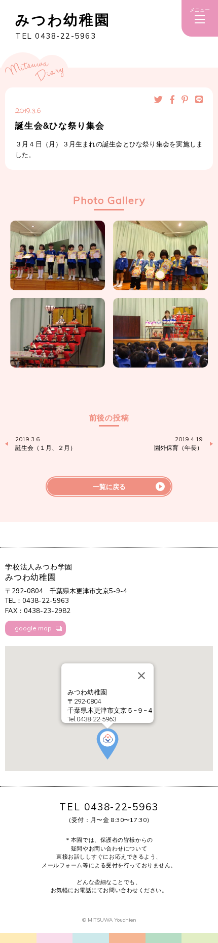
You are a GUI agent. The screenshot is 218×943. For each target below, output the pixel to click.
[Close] (141, 675)
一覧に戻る (109, 486)
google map (33, 628)
